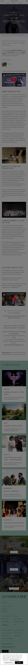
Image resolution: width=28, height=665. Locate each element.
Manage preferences (9, 662)
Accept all (19, 662)
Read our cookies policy (14, 660)
